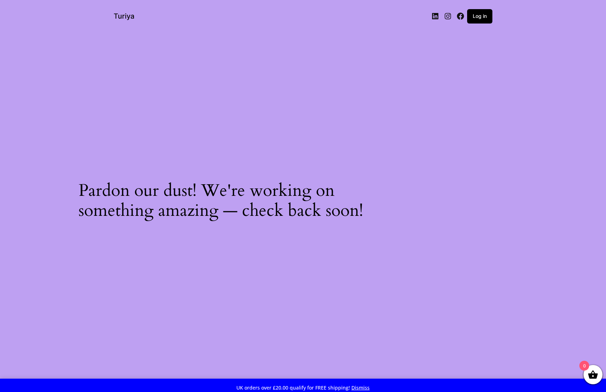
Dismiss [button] (360, 387)
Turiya (124, 16)
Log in (480, 16)
